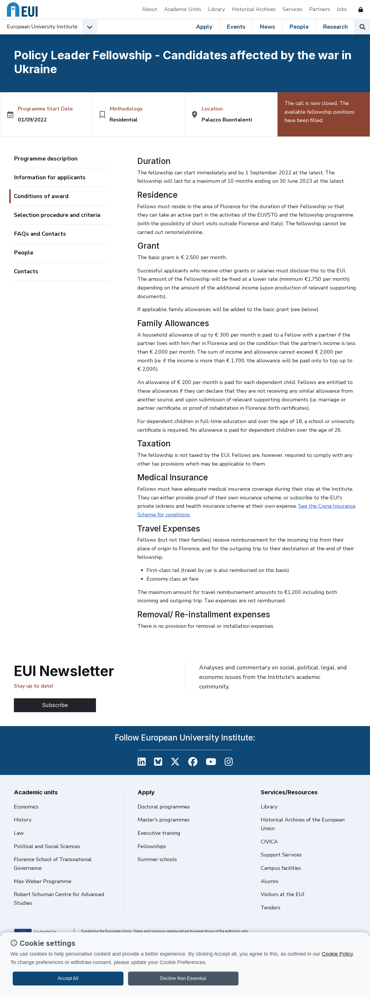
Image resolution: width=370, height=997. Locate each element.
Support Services (281, 854)
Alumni (269, 881)
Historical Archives (254, 9)
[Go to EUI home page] (22, 9)
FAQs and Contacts (40, 234)
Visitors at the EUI (282, 894)
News (267, 27)
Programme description (45, 159)
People (299, 27)
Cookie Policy (337, 954)
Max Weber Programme (42, 881)
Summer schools (157, 859)
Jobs (342, 9)
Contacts (26, 271)
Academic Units (182, 9)
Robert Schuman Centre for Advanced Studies (59, 898)
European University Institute (42, 26)
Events (236, 27)
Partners (319, 9)
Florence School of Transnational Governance (53, 864)
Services (292, 9)
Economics (26, 806)
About (149, 9)
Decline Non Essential (183, 978)
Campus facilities (281, 868)
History (23, 819)
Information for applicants (50, 177)
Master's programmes (164, 819)
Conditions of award (41, 196)
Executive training (159, 833)
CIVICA (269, 841)
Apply (204, 27)
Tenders (270, 907)
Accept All (68, 978)
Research (335, 27)
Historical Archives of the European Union (303, 824)
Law (19, 833)
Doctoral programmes (164, 806)
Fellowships (152, 846)
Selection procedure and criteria (57, 215)
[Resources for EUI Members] (358, 9)
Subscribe (55, 705)
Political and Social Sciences (47, 846)
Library (216, 9)
